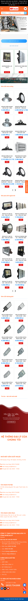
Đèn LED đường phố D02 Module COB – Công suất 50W (20, 383)
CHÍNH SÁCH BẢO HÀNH (9, 572)
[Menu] (2, 8)
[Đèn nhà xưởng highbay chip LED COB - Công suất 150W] (7, 122)
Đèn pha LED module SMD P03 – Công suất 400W (21, 237)
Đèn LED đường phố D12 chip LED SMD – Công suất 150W (20, 315)
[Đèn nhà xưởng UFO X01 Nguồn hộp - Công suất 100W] (7, 172)
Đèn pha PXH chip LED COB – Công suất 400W (7, 259)
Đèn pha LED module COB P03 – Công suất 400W (21, 214)
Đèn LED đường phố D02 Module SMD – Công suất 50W (20, 360)
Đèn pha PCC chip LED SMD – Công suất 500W (7, 237)
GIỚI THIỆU (5, 562)
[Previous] (1, 60)
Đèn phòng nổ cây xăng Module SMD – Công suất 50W (20, 156)
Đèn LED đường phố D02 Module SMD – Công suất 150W (7, 338)
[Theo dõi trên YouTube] (8, 588)
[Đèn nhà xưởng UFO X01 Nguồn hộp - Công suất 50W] (21, 172)
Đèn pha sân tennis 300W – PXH (7, 67)
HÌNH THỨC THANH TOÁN (9, 569)
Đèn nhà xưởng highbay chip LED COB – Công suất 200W (7, 107)
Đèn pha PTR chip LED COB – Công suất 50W (7, 282)
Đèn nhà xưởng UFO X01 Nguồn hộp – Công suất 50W (20, 181)
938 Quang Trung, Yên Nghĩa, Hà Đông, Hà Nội (13, 459)
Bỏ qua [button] (17, 5)
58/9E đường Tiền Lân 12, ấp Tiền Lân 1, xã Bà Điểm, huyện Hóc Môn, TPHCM (12, 516)
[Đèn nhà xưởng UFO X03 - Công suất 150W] (7, 147)
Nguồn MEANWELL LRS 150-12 (21, 67)
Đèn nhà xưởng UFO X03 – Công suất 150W (7, 156)
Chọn (7, 72)
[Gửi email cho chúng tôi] (5, 588)
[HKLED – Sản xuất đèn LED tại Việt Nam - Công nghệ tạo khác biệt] (14, 8)
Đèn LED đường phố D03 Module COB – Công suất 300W (7, 360)
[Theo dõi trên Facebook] (2, 588)
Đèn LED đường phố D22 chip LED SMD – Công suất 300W (7, 315)
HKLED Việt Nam (19, 599)
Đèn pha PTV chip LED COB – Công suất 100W (21, 259)
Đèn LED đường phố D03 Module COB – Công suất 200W (7, 383)
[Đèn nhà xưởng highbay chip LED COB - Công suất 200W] (7, 98)
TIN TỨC (4, 574)
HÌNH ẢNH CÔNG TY (7, 564)
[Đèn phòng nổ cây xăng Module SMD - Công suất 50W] (21, 147)
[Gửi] (25, 13)
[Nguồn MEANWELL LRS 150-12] (21, 57)
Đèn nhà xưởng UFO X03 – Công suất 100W (20, 132)
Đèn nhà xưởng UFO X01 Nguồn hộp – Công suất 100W (7, 181)
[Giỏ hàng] (25, 8)
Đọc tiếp (21, 72)
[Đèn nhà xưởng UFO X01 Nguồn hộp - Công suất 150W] (21, 98)
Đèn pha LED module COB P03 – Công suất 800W (21, 282)
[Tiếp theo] (15, 190)
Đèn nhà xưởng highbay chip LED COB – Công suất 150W (7, 132)
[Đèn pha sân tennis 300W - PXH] (7, 57)
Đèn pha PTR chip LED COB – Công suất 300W (7, 214)
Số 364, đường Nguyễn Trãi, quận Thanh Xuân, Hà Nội (13, 488)
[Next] (26, 60)
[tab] (14, 41)
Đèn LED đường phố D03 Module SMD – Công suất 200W (20, 338)
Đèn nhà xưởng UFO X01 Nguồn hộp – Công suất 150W (20, 107)
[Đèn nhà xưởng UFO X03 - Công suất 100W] (21, 122)
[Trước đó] (13, 190)
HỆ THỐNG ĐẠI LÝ (7, 567)
